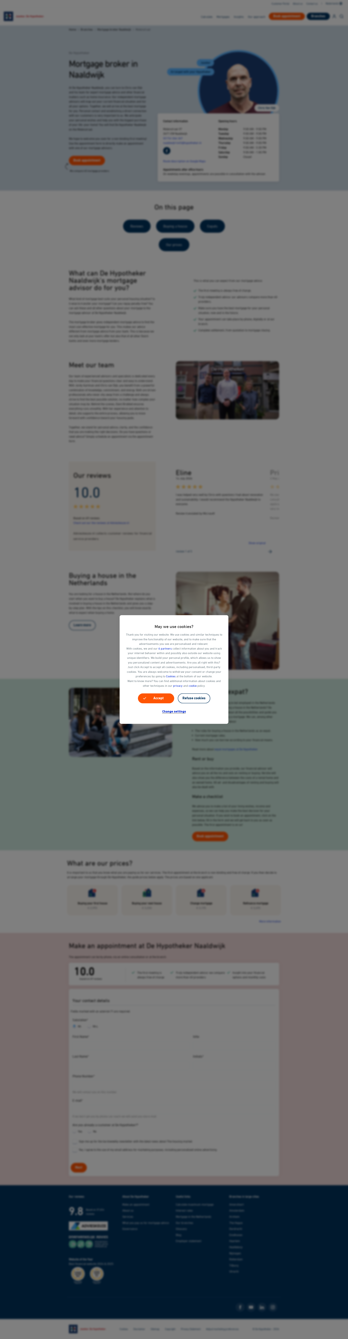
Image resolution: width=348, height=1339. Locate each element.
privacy (178, 685)
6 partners (165, 648)
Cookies (171, 676)
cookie (193, 685)
